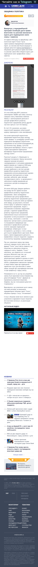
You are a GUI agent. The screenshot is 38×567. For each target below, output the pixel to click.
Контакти (25, 496)
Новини (8, 377)
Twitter (32, 16)
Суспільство (27, 525)
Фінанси (25, 527)
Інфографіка (19, 460)
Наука (24, 514)
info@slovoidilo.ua (19, 534)
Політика (25, 521)
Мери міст (12, 525)
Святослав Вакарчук (24, 48)
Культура (25, 512)
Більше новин (18, 454)
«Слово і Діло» (16, 482)
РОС (32, 6)
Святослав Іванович (17, 22)
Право (24, 523)
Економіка (26, 510)
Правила (24, 498)
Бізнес (24, 508)
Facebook (29, 16)
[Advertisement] (19, 355)
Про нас (24, 493)
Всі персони (13, 527)
